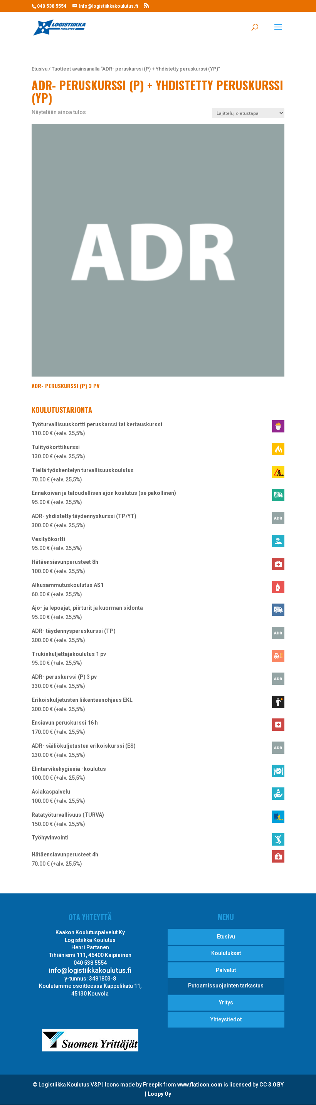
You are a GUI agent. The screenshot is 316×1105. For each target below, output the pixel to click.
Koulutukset (226, 953)
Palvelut (226, 970)
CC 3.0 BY (271, 1084)
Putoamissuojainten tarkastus (226, 985)
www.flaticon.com (199, 1084)
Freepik (152, 1084)
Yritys (226, 1002)
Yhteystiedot (226, 1019)
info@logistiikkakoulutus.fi (90, 970)
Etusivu (39, 69)
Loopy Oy (159, 1094)
